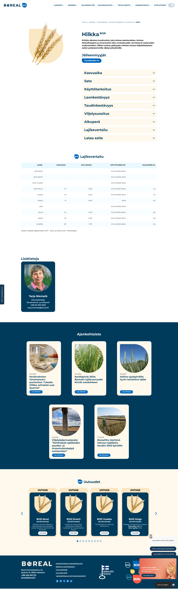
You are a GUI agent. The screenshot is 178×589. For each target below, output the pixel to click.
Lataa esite (93, 138)
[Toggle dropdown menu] (63, 5)
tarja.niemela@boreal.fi (38, 308)
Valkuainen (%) (148, 165)
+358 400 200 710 (28, 575)
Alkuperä (92, 121)
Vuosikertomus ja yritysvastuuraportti (71, 576)
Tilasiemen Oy (91, 60)
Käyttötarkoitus (97, 89)
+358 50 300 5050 (38, 305)
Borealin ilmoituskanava (65, 567)
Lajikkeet (58, 5)
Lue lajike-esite (61, 573)
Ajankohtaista (142, 5)
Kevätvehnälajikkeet (116, 22)
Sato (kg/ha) (86, 165)
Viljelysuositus (96, 113)
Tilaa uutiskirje (61, 570)
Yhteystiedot (160, 5)
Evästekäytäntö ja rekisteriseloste (69, 563)
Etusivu (84, 22)
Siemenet (72, 5)
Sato (88, 81)
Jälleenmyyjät (88, 5)
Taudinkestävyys (98, 105)
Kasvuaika (93, 73)
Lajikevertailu (96, 130)
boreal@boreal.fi (28, 578)
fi (170, 5)
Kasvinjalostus (105, 5)
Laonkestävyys (97, 97)
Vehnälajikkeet (102, 22)
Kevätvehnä (129, 22)
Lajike (39, 165)
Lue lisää (42, 533)
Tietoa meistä (124, 5)
